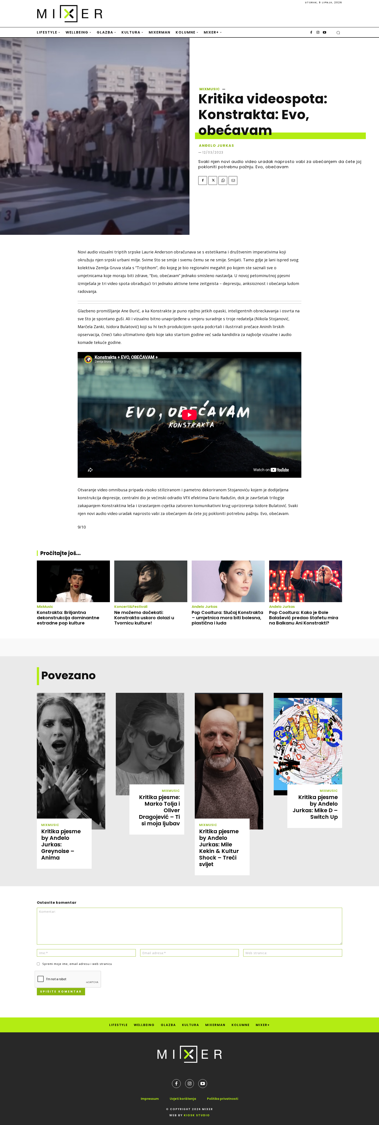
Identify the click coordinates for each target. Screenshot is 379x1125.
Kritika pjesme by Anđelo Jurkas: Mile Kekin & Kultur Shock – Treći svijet (219, 848)
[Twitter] (212, 180)
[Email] (233, 180)
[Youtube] (324, 32)
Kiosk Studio (197, 1115)
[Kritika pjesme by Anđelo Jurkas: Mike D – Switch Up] (308, 744)
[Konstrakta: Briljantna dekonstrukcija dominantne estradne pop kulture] (73, 581)
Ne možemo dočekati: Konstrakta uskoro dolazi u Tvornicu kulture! (144, 617)
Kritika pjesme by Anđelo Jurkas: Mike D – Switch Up (315, 807)
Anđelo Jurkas (204, 606)
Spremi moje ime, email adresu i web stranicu (77, 964)
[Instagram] (318, 32)
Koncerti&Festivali (130, 606)
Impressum (150, 1099)
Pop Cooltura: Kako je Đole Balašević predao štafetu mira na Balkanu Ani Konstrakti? (303, 617)
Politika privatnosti (222, 1099)
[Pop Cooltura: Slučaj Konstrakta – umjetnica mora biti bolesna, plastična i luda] (228, 581)
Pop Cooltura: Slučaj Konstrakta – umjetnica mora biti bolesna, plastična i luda (227, 617)
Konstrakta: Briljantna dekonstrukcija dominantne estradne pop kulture (68, 617)
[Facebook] (311, 32)
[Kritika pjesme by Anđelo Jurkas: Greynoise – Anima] (71, 761)
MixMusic (209, 89)
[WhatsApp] (222, 180)
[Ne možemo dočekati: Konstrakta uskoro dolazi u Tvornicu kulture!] (150, 581)
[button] (338, 33)
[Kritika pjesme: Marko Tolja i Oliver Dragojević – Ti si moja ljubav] (150, 744)
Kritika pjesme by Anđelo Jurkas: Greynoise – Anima (61, 844)
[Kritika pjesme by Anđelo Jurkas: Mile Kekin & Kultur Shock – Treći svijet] (229, 761)
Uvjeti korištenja (183, 1099)
